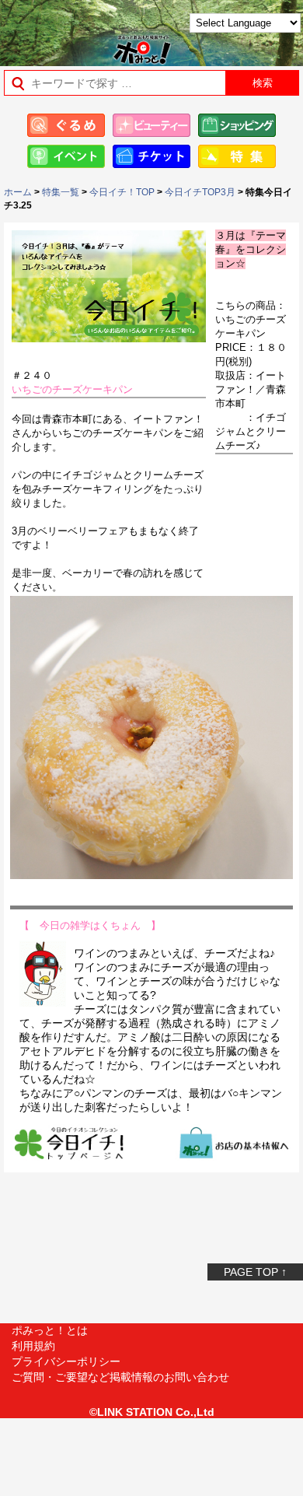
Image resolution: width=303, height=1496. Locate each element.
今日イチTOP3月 (200, 192)
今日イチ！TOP (122, 192)
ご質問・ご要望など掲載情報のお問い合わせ (120, 1377)
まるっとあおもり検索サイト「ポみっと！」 (51, 28)
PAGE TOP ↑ (255, 1272)
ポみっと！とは (50, 1330)
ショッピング (237, 125)
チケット (151, 156)
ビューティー (151, 125)
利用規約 (33, 1346)
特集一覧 (60, 192)
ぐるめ (66, 125)
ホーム (18, 192)
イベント (66, 156)
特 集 (237, 156)
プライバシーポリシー (66, 1361)
